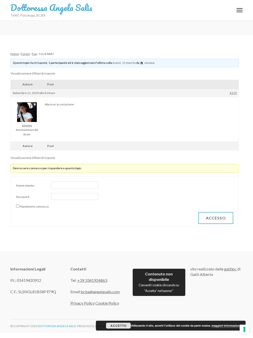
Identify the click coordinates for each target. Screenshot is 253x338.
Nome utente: (25, 185)
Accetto (118, 325)
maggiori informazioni (225, 325)
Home (14, 54)
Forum (25, 54)
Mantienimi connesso (34, 206)
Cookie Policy (107, 303)
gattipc (230, 268)
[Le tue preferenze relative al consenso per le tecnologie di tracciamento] (244, 329)
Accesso (216, 218)
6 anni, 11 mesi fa (124, 63)
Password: (23, 197)
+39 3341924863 (92, 280)
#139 (233, 93)
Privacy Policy (82, 303)
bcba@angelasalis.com (100, 291)
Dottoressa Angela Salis (51, 7)
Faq (34, 54)
